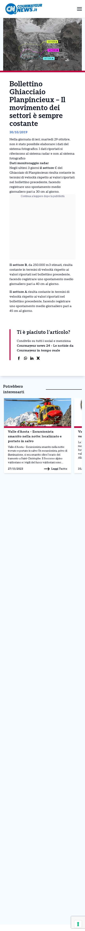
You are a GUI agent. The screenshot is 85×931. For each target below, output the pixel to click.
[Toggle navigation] (79, 9)
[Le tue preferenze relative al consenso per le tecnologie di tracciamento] (78, 924)
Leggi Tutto (59, 468)
